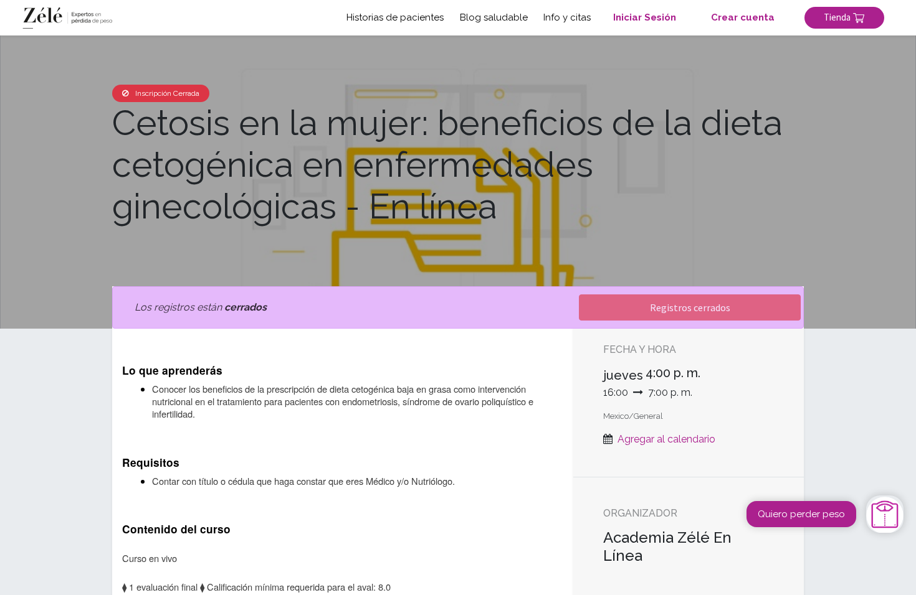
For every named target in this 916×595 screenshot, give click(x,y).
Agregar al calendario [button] (666, 439)
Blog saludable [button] (494, 17)
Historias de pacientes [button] (395, 17)
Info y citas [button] (567, 17)
